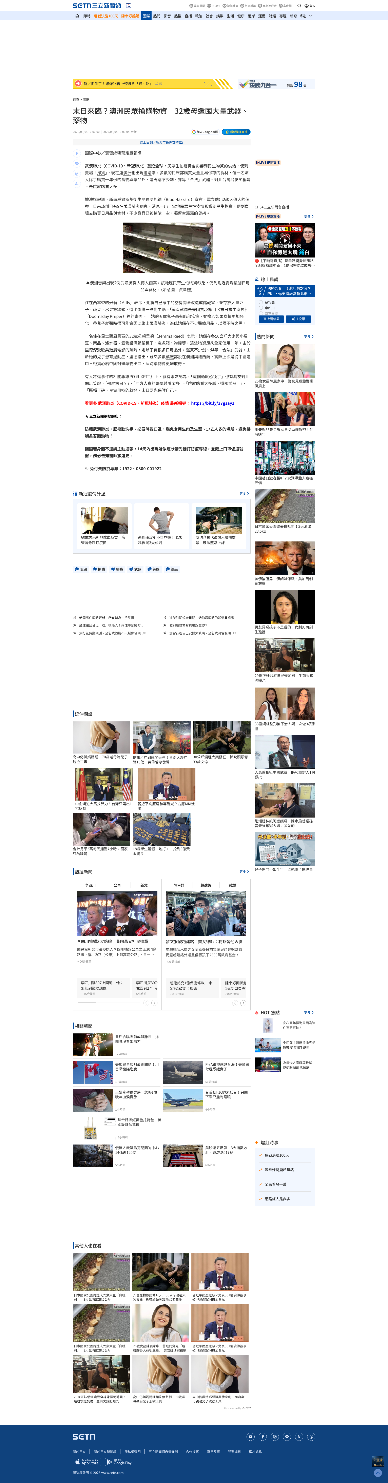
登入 (312, 6)
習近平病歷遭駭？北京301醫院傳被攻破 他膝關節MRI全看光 (219, 1297)
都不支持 (271, 313)
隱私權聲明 (132, 1451)
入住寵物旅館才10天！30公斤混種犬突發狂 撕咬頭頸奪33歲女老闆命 (159, 1297)
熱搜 (177, 15)
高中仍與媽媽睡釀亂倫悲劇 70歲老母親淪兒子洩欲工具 (159, 1399)
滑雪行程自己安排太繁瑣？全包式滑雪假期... (201, 633)
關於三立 (79, 1451)
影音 (167, 15)
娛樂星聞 (199, 6)
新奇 (293, 15)
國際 (146, 15)
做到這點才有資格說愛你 (187, 625)
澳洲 (127, 173)
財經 (272, 15)
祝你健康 (232, 6)
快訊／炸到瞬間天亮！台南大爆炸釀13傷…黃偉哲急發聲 (160, 759)
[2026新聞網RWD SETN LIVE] (128, 5)
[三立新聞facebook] (263, 1437)
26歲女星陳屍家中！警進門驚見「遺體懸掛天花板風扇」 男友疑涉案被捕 (159, 1348)
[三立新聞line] (287, 1437)
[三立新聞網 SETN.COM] (77, 15)
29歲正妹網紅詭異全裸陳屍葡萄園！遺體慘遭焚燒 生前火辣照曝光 (100, 1399)
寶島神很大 (270, 6)
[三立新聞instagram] (275, 1437)
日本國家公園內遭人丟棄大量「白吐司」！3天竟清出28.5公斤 (99, 1297)
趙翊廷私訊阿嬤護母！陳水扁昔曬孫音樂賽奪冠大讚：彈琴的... (284, 823)
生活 (230, 15)
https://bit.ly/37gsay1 (212, 403)
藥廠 (170, 356)
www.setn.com (112, 1472)
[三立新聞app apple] (87, 1462)
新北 (144, 885)
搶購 (147, 173)
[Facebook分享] (77, 153)
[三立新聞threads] (311, 1437)
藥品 (137, 179)
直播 (188, 15)
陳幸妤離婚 (130, 15)
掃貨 (101, 173)
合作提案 (192, 1451)
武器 (206, 179)
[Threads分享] (77, 174)
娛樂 (220, 15)
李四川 (90, 885)
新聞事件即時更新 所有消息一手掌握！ (108, 617)
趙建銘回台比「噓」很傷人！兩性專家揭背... (111, 625)
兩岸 (251, 15)
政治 (198, 15)
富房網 (287, 6)
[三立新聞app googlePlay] (119, 1462)
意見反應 (213, 1451)
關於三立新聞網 (105, 1451)
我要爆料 (234, 1451)
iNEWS (216, 6)
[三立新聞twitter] (299, 1437)
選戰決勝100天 (106, 15)
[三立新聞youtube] (250, 1437)
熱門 (156, 15)
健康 (241, 15)
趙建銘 (205, 885)
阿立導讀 (250, 6)
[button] (299, 5)
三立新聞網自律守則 (163, 1451)
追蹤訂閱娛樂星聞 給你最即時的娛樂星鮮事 (201, 617)
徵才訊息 (255, 1451)
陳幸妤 (179, 885)
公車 (117, 885)
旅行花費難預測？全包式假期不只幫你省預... (111, 633)
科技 (304, 15)
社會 (209, 15)
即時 (87, 15)
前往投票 (298, 318)
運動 (262, 15)
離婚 (232, 885)
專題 (283, 15)
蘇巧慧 (270, 302)
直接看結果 (271, 318)
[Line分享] (77, 163)
